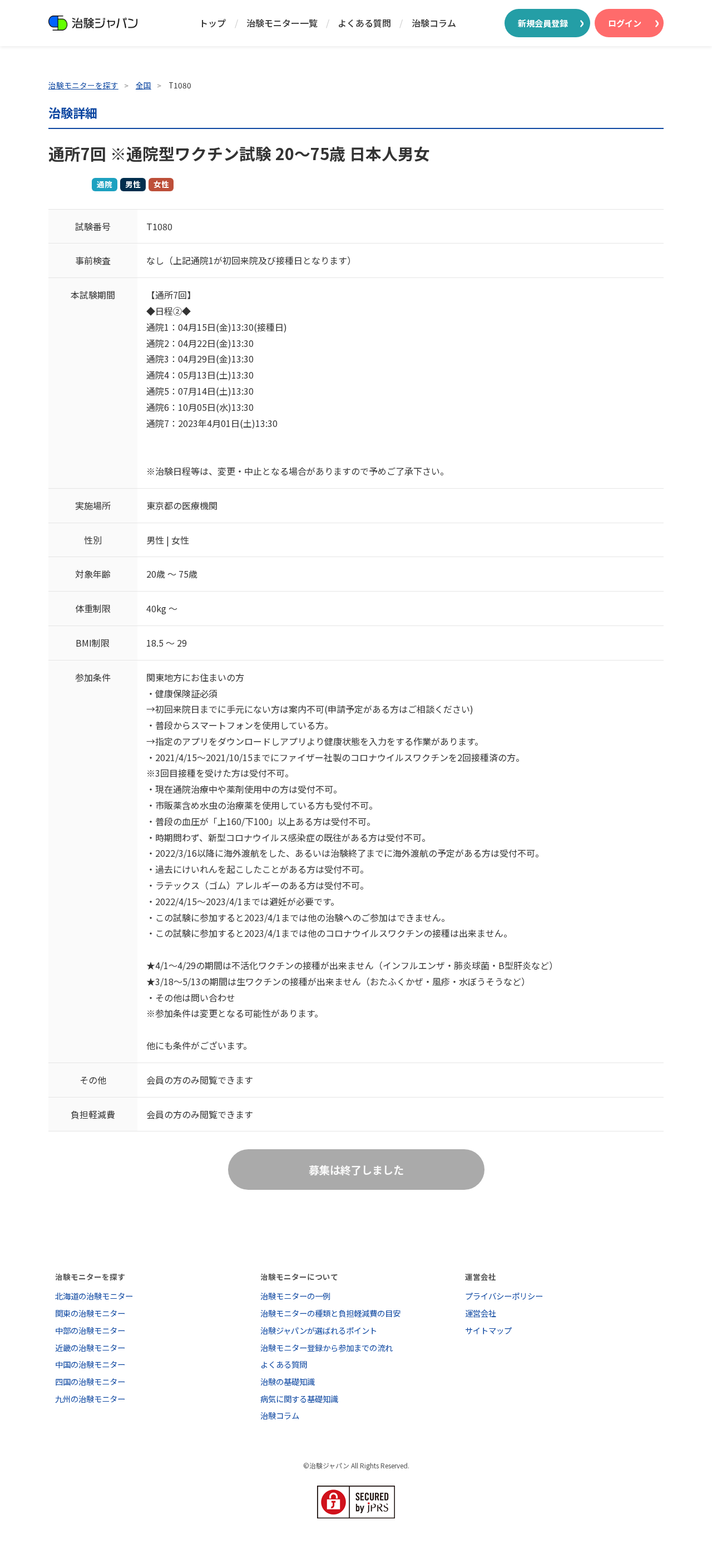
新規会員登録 (543, 23)
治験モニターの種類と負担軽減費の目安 (330, 1313)
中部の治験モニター (90, 1330)
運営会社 (480, 1313)
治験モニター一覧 (282, 22)
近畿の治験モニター (90, 1347)
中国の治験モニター (90, 1364)
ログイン (624, 23)
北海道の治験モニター (94, 1296)
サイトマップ (488, 1330)
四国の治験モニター (90, 1381)
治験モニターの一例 (295, 1296)
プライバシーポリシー (504, 1296)
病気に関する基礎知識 (299, 1398)
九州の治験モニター (90, 1398)
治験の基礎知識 (287, 1381)
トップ (212, 22)
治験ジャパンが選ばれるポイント (318, 1330)
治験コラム (434, 22)
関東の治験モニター (90, 1313)
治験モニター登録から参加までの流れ (326, 1347)
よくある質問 (364, 22)
